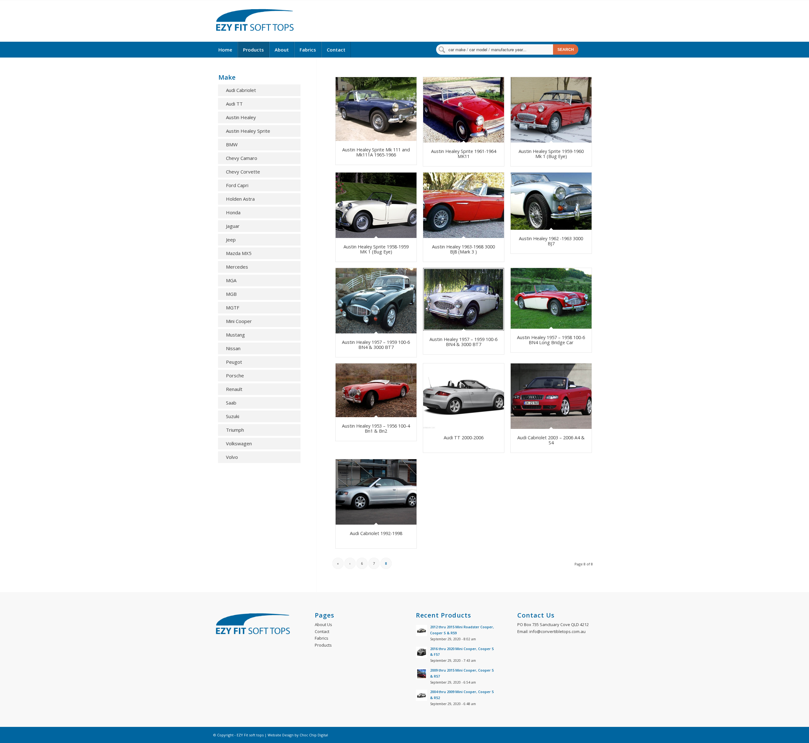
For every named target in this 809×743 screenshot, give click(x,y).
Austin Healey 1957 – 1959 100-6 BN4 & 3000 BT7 (376, 344)
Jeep (231, 239)
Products (323, 645)
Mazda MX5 (239, 253)
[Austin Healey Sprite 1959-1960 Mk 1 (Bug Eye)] (551, 110)
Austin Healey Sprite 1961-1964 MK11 (463, 153)
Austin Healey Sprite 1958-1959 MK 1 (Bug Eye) (376, 249)
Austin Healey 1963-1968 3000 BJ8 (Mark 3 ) (463, 249)
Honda (233, 212)
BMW (232, 144)
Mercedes (237, 267)
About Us (323, 624)
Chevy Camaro (241, 158)
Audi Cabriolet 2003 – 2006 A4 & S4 (551, 440)
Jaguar (233, 226)
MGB (231, 294)
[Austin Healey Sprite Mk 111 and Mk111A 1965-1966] (376, 109)
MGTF (232, 307)
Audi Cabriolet (241, 90)
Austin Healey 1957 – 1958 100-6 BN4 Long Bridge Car (551, 339)
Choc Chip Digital (314, 735)
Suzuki (232, 416)
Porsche (235, 375)
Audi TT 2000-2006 (464, 438)
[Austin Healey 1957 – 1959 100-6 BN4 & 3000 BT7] (376, 300)
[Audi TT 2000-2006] (463, 396)
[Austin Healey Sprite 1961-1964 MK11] (463, 110)
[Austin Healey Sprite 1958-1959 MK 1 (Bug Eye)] (376, 205)
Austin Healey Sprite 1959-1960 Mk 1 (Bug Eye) (551, 153)
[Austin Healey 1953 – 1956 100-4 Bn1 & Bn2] (376, 390)
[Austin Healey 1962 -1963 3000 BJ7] (551, 201)
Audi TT (234, 103)
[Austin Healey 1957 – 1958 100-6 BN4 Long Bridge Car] (551, 298)
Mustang (235, 335)
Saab (231, 402)
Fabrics (321, 638)
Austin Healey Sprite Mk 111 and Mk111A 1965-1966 (376, 152)
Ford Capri (237, 185)
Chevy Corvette (243, 171)
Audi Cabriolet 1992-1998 (376, 533)
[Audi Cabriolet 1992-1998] (376, 492)
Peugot (234, 362)
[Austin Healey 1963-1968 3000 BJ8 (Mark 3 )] (463, 205)
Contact (322, 631)
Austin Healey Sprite (248, 131)
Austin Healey (241, 117)
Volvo (232, 457)
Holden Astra (240, 199)
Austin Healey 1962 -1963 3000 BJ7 (551, 241)
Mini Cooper (239, 321)
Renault (234, 389)
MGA (231, 280)
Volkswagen (239, 443)
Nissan (233, 348)
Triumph (235, 430)
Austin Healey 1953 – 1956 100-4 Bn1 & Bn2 (376, 428)
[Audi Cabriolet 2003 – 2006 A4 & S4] (551, 396)
